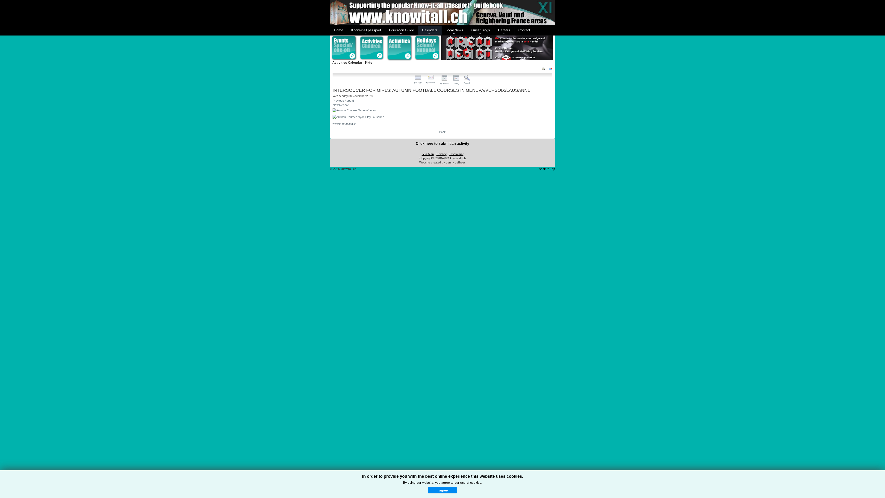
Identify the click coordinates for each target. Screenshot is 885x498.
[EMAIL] (550, 68)
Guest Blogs (480, 30)
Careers (504, 30)
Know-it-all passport (366, 30)
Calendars (429, 30)
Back (442, 132)
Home (338, 30)
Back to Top (547, 169)
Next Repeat (340, 105)
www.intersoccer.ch (345, 123)
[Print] (543, 68)
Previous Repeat (343, 100)
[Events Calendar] (344, 48)
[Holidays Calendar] (427, 48)
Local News (454, 30)
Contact (524, 30)
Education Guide (401, 30)
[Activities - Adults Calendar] (400, 48)
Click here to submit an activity (442, 143)
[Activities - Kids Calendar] (372, 48)
